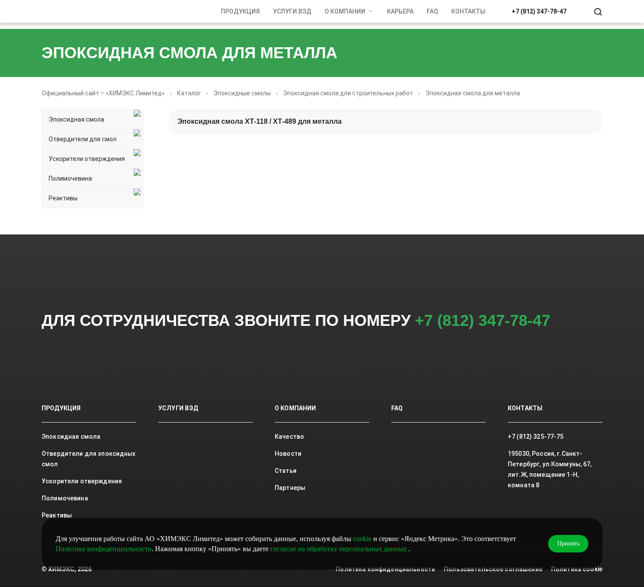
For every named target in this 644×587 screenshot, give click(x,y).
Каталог (189, 93)
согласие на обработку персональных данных (339, 548)
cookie (362, 538)
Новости (288, 453)
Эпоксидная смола (76, 119)
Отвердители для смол (83, 139)
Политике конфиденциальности (104, 548)
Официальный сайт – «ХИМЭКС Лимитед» (103, 93)
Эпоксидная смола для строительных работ (348, 93)
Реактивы (63, 198)
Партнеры (290, 487)
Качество (289, 436)
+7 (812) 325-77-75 (536, 436)
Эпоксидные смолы (242, 93)
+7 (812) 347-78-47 (539, 11)
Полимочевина (70, 178)
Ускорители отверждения (87, 158)
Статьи (286, 470)
